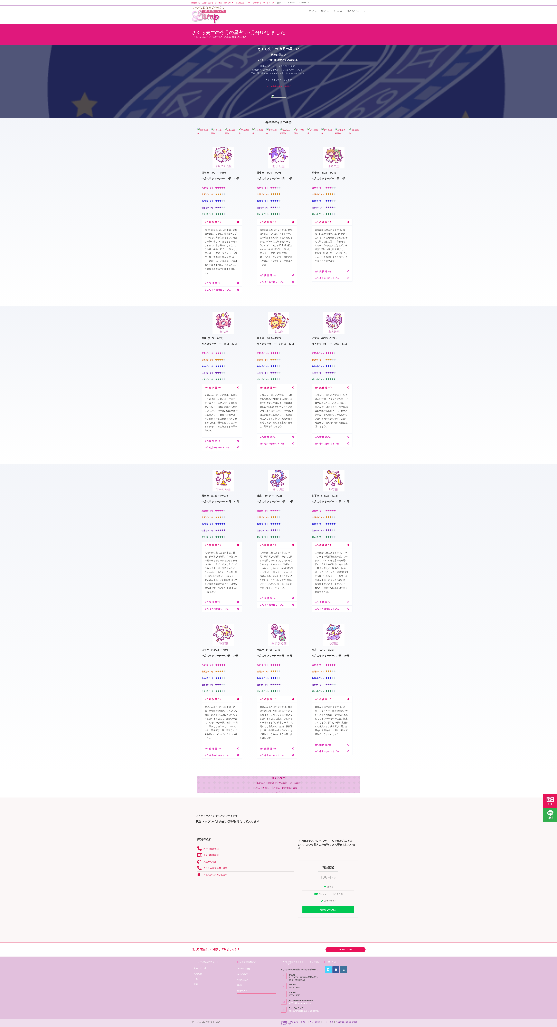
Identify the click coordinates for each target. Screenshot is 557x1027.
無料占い (227, 2)
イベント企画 (328, 1022)
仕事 (196, 979)
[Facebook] (335, 969)
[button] (222, 222)
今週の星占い (243, 979)
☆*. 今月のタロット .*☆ (272, 282)
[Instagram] (343, 969)
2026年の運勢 (243, 968)
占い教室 (218, 2)
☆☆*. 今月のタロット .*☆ (218, 289)
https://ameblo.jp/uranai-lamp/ (304, 1010)
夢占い (240, 985)
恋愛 (196, 984)
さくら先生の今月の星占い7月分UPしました (228, 37)
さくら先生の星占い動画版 (278, 86)
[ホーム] (192, 37)
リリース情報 (315, 1022)
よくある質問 (286, 1023)
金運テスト (242, 990)
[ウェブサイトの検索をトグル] (364, 11)
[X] (328, 969)
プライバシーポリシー (299, 1022)
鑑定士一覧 (195, 2)
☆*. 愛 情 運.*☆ (213, 283)
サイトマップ (268, 2)
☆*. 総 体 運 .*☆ (213, 222)
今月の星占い (243, 974)
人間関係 (198, 973)
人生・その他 (200, 968)
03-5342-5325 (345, 949)
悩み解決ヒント (242, 2)
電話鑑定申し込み (328, 909)
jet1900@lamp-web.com (300, 1003)
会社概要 (284, 1022)
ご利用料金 (257, 2)
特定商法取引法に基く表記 (346, 1022)
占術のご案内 (207, 2)
